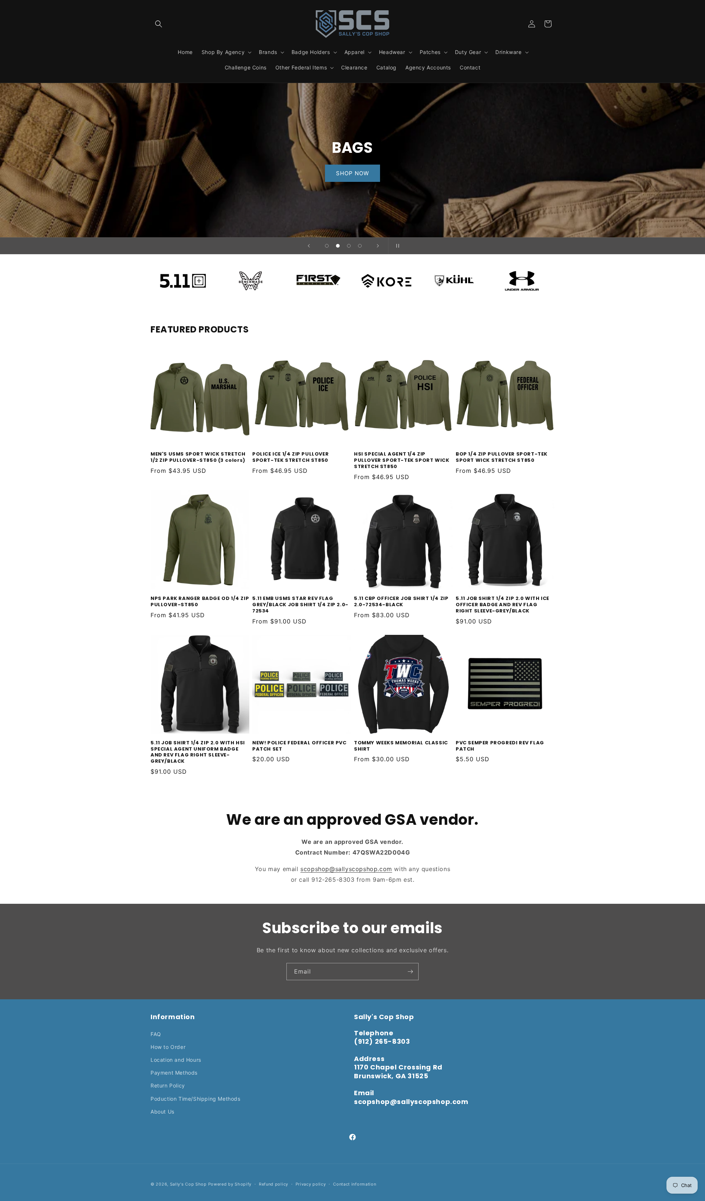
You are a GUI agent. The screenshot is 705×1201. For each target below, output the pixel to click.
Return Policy (168, 1085)
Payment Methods (174, 1072)
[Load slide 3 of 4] (348, 245)
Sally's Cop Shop (188, 1184)
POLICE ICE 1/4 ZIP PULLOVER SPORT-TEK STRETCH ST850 (290, 457)
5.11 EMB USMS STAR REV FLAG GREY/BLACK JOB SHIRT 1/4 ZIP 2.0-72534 (300, 605)
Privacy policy (311, 1184)
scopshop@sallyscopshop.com (346, 869)
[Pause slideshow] (396, 246)
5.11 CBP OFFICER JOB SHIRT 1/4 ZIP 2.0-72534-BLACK (401, 602)
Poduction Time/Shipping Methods (196, 1099)
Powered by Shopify (230, 1184)
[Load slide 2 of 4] (337, 245)
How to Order (168, 1047)
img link (183, 272)
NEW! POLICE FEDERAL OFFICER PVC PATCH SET (299, 746)
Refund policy (273, 1184)
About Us (162, 1111)
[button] (159, 24)
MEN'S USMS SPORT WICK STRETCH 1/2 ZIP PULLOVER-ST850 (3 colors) (198, 457)
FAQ (156, 1034)
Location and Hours (176, 1060)
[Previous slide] (309, 246)
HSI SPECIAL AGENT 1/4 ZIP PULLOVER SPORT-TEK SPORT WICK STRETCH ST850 (401, 460)
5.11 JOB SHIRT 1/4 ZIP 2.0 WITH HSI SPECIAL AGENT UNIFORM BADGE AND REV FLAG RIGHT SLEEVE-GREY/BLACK (198, 752)
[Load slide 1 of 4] (326, 245)
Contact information (354, 1184)
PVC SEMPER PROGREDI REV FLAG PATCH (500, 746)
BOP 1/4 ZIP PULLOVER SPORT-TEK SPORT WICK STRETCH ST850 (501, 457)
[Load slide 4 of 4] (359, 245)
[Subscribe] (410, 971)
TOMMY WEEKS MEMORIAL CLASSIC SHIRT (401, 746)
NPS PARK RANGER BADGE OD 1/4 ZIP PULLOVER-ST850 (200, 602)
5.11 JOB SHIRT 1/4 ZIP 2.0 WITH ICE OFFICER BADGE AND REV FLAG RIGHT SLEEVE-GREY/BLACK (502, 605)
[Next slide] (378, 246)
